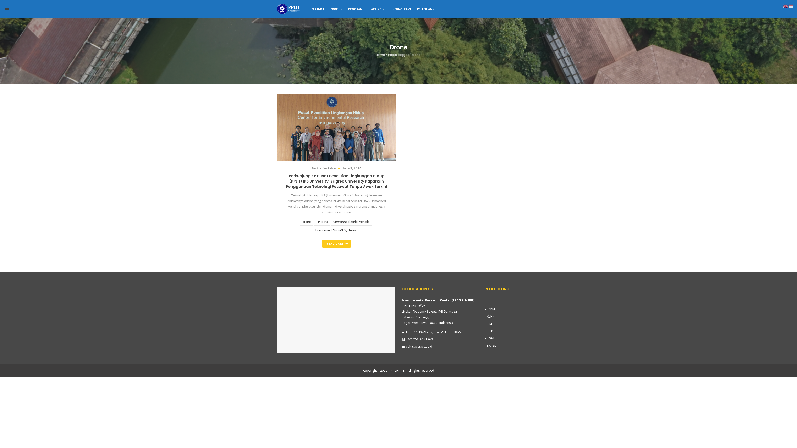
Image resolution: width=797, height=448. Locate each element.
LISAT (491, 338)
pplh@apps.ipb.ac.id (418, 346)
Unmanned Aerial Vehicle (351, 222)
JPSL (490, 324)
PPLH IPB (322, 222)
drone (306, 222)
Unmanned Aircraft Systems (336, 230)
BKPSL (491, 345)
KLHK (490, 316)
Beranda (317, 9)
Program (355, 9)
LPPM (491, 309)
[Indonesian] (791, 6)
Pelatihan (424, 9)
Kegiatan (329, 168)
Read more (335, 243)
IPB (489, 302)
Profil (335, 9)
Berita (316, 168)
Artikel (376, 9)
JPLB (490, 331)
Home (380, 54)
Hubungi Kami (401, 9)
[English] (785, 6)
